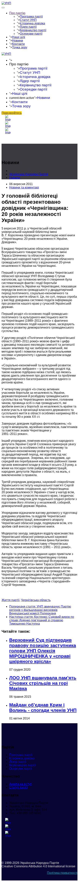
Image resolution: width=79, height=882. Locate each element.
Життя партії (10, 600)
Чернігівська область (36, 600)
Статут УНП (28, 20)
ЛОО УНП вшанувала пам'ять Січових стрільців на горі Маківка (42, 683)
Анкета (20, 784)
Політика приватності (62, 872)
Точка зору (19, 47)
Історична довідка (32, 23)
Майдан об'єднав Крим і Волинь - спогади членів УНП (43, 707)
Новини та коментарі (24, 187)
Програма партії (31, 16)
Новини (17, 40)
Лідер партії (28, 26)
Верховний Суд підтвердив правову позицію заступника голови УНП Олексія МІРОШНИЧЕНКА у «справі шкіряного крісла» (42, 650)
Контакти (18, 44)
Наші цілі (18, 37)
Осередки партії (31, 33)
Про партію (17, 13)
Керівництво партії (33, 30)
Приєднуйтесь (12, 113)
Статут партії (18, 787)
